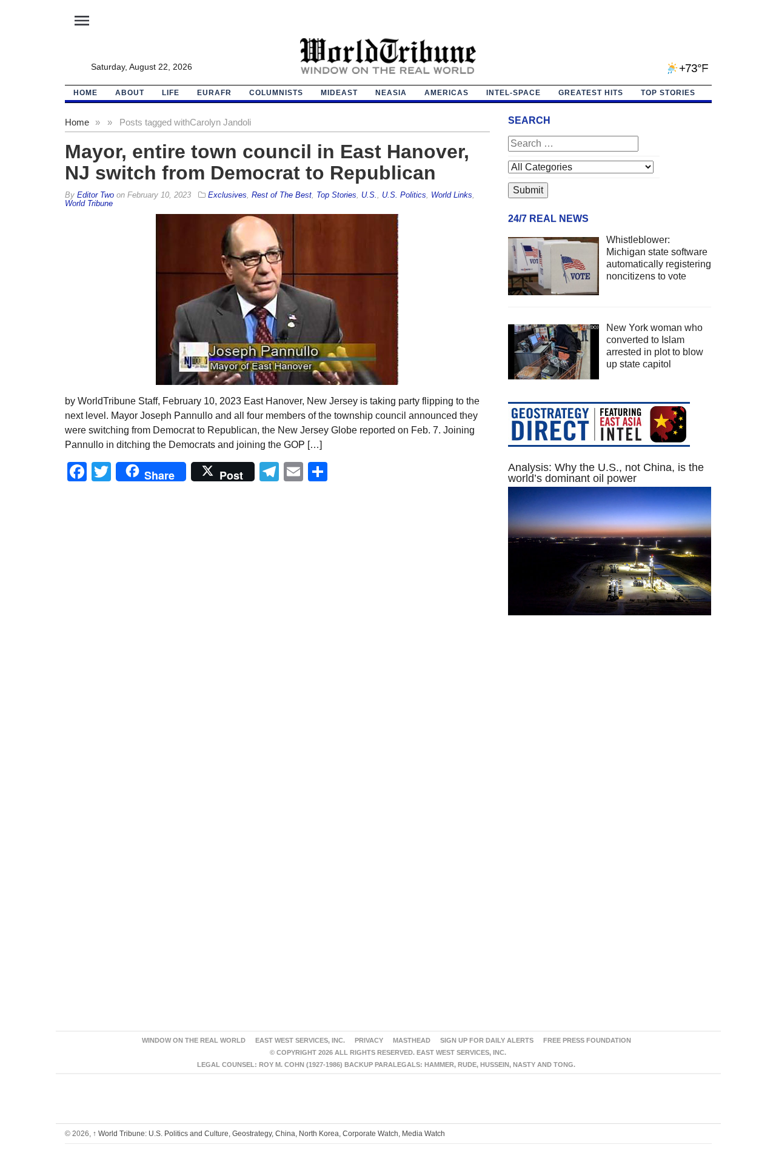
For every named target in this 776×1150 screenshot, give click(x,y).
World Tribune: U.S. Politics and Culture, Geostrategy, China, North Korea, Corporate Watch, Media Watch (269, 1133)
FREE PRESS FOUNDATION (587, 1040)
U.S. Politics (404, 194)
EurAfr (214, 93)
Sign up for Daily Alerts (487, 1040)
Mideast (339, 93)
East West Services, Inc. (300, 1040)
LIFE (170, 93)
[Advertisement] (610, 739)
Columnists (276, 93)
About (129, 93)
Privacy (369, 1040)
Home (77, 122)
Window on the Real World (194, 1040)
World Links (451, 194)
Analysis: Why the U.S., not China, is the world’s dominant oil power (606, 472)
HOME (85, 93)
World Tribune (89, 203)
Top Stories (668, 93)
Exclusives (227, 194)
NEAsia (391, 93)
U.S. (369, 194)
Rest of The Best (282, 194)
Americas (446, 93)
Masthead (411, 1040)
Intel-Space (513, 93)
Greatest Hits (590, 93)
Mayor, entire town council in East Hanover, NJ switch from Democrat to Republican (267, 162)
